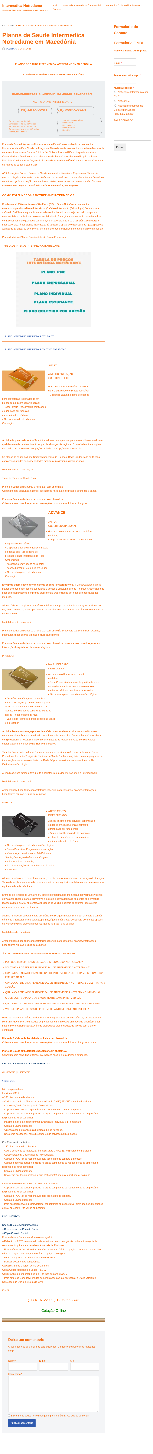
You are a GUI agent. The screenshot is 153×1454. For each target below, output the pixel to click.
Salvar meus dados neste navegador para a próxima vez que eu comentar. (50, 1415)
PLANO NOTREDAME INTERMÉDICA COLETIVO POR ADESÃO (35, 349)
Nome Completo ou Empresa (130, 50)
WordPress (26, 1450)
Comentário (15, 1374)
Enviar (120, 147)
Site (72, 1360)
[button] (141, 5)
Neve (5, 1450)
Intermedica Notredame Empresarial (81, 5)
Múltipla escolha (124, 88)
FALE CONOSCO (124, 120)
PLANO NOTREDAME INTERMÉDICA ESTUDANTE (29, 336)
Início (55, 5)
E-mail (43, 1360)
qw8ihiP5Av (11, 49)
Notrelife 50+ (124, 101)
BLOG (13, 25)
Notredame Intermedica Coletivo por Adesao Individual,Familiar (128, 110)
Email (118, 63)
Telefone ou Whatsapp (127, 75)
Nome (12, 1360)
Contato (57, 9)
